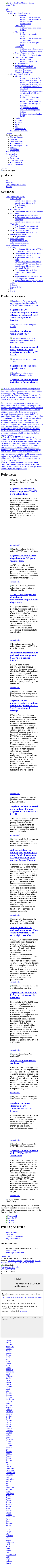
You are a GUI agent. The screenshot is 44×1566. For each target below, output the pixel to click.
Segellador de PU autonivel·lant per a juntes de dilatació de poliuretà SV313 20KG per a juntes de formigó (24, 315)
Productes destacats (15, 1261)
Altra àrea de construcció (24, 72)
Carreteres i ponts (16, 143)
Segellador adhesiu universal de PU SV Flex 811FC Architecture (24, 1153)
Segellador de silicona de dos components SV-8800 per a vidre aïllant (30, 103)
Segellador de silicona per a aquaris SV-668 (23, 367)
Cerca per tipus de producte (20, 74)
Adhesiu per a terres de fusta (25, 68)
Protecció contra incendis (24, 53)
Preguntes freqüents (13, 152)
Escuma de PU (25, 24)
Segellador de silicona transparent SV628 (20, 332)
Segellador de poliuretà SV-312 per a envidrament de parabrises (23, 995)
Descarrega (14, 158)
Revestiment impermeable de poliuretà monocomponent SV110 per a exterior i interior (24, 656)
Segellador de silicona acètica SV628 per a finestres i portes (31, 79)
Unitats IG (19, 47)
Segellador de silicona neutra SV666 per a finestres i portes (31, 83)
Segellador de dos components (31, 51)
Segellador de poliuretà (28, 61)
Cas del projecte (16, 162)
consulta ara (5, 1256)
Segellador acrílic (26, 22)
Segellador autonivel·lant (24, 66)
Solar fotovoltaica (16, 141)
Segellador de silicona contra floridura (29, 211)
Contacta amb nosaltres (14, 164)
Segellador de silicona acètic (30, 17)
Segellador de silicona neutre (30, 19)
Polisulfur (18, 122)
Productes (9, 11)
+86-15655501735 (12, 1250)
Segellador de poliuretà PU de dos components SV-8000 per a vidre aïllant (23, 491)
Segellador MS (25, 59)
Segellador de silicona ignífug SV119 (29, 281)
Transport (13, 139)
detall (18, 545)
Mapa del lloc (29, 1261)
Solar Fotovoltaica (22, 64)
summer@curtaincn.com (15, 1253)
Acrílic (17, 118)
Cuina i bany (20, 26)
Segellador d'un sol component (31, 49)
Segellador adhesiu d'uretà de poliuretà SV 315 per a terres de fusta (23, 558)
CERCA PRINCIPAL (26, 1263)
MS (16, 127)
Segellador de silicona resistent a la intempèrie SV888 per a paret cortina (31, 93)
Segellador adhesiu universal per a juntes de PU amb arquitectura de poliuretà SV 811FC (24, 351)
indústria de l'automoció (24, 57)
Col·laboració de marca (19, 131)
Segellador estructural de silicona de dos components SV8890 (30, 110)
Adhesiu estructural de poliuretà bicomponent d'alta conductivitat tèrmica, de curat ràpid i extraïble (24, 931)
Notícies (9, 133)
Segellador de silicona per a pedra (27, 222)
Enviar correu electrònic (10, 1267)
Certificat (13, 156)
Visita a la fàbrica (16, 160)
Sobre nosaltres (11, 154)
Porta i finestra (20, 15)
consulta (13, 545)
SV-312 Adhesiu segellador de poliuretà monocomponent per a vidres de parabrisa (24, 598)
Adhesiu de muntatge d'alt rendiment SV (23, 1061)
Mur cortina (19, 32)
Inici (7, 9)
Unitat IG (13, 148)
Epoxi (17, 124)
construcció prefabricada (19, 145)
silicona (18, 76)
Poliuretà (18, 120)
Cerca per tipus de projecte (20, 13)
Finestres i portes (16, 137)
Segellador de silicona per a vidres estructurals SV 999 (30, 98)
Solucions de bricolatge (23, 70)
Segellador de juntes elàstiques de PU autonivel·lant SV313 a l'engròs (21, 1107)
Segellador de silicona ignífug (31, 55)
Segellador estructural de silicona (27, 216)
